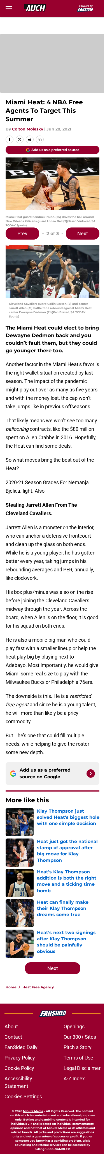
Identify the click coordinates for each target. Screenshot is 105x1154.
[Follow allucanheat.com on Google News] (91, 773)
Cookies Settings (23, 1096)
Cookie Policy (19, 1068)
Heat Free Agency (38, 987)
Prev (22, 233)
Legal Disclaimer (82, 1068)
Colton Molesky (27, 129)
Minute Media (33, 1111)
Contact (13, 1037)
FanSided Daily (21, 1047)
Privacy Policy (19, 1058)
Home (11, 987)
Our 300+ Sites (80, 1037)
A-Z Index (74, 1078)
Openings (74, 1026)
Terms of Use (78, 1058)
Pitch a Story (78, 1047)
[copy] (40, 139)
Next (82, 233)
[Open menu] (9, 8)
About (11, 1026)
